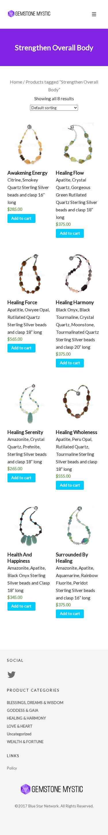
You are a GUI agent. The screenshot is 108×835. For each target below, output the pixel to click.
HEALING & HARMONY (26, 718)
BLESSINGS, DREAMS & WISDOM (35, 702)
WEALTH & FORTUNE (25, 741)
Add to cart (21, 218)
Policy (12, 768)
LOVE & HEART (20, 726)
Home (16, 81)
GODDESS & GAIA (22, 710)
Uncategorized (19, 734)
